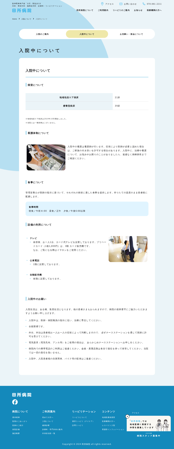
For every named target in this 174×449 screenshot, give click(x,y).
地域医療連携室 (108, 417)
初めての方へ (47, 417)
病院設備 (16, 429)
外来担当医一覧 (48, 433)
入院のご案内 (42, 34)
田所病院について (85, 10)
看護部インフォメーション (113, 429)
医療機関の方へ (154, 10)
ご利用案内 (103, 10)
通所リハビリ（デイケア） (83, 421)
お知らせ (138, 10)
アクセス (109, 3)
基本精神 (16, 417)
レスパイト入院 (108, 425)
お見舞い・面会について (131, 34)
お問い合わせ (130, 3)
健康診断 (46, 425)
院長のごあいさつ (19, 421)
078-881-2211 (154, 3)
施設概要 (16, 433)
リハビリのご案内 (121, 10)
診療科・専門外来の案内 (52, 429)
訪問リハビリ (77, 425)
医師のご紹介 (18, 425)
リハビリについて (79, 417)
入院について (47, 421)
